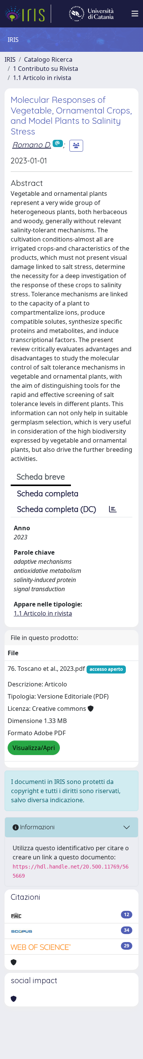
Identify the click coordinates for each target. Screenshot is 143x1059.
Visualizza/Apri (34, 748)
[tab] (113, 509)
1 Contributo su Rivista (45, 68)
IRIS (10, 59)
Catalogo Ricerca (48, 59)
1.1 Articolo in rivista (42, 78)
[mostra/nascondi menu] (135, 14)
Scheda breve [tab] (41, 477)
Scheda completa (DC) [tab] (56, 509)
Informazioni (37, 827)
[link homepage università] (91, 14)
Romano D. (31, 144)
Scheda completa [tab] (48, 493)
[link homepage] (28, 14)
